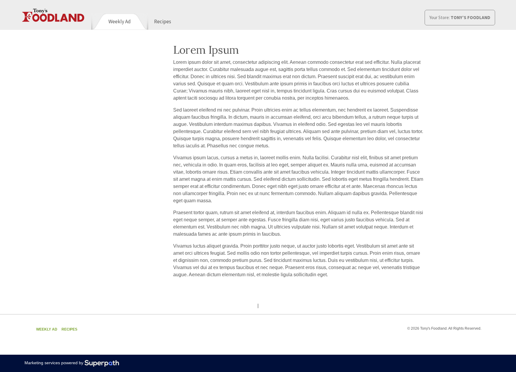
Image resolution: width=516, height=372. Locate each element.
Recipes (69, 329)
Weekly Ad (46, 329)
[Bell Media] (372, 341)
